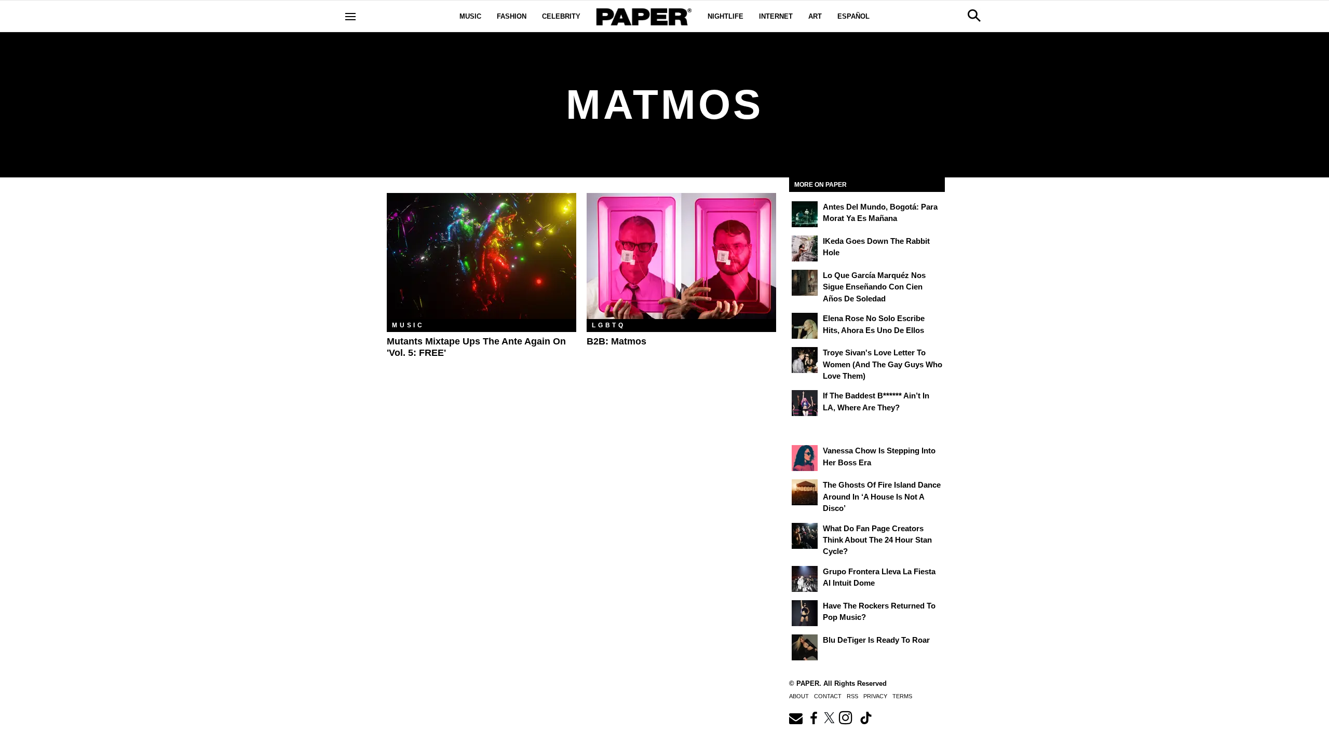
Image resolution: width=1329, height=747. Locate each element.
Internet (776, 16)
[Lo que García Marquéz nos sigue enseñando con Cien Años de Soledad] (805, 283)
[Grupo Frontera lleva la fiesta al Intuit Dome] (805, 579)
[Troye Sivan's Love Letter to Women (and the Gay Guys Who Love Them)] (805, 360)
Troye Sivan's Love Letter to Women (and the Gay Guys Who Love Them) (882, 364)
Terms (902, 696)
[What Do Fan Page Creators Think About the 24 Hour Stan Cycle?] (805, 536)
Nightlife (725, 16)
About (799, 696)
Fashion (511, 16)
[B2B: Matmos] (681, 256)
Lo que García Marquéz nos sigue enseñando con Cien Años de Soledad (874, 287)
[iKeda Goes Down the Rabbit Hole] (805, 248)
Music (470, 16)
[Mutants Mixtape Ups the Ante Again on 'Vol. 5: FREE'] (481, 256)
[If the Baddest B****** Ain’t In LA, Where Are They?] (805, 403)
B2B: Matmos (616, 341)
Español (853, 16)
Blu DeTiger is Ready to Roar (876, 639)
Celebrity (561, 16)
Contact (828, 696)
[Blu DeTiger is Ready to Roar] (805, 647)
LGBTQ (609, 325)
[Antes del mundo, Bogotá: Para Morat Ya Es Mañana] (805, 214)
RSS (852, 696)
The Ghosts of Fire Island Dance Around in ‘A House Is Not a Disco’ (882, 496)
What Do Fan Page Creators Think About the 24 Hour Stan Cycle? (877, 540)
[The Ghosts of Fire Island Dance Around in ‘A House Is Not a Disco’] (805, 492)
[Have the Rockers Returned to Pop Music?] (805, 613)
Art (815, 16)
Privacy (875, 696)
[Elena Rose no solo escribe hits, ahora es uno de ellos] (805, 326)
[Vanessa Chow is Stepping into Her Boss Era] (805, 458)
